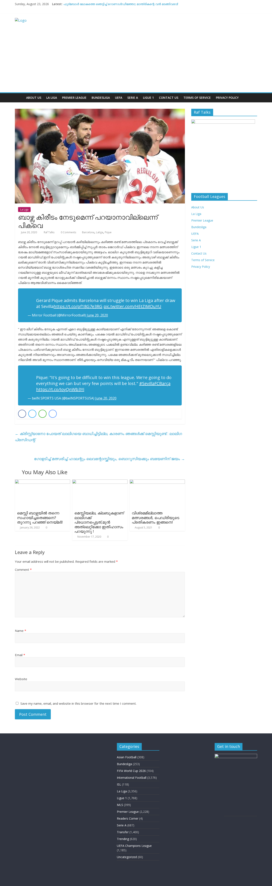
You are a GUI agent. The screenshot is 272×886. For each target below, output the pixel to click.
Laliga (99, 232)
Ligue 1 (148, 98)
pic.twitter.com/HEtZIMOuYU (132, 306)
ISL (119, 784)
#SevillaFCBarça (154, 383)
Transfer (123, 832)
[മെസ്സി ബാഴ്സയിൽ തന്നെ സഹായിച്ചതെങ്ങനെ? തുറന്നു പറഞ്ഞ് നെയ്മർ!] (42, 482)
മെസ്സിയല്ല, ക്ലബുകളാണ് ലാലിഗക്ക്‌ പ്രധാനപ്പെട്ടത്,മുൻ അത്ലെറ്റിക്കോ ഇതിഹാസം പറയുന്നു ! (99, 522)
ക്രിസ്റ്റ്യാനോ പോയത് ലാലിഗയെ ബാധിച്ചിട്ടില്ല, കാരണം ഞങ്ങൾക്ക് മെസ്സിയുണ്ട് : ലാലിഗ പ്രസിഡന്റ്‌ (98, 436)
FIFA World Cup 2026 (131, 771)
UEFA (118, 98)
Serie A (132, 98)
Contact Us (168, 98)
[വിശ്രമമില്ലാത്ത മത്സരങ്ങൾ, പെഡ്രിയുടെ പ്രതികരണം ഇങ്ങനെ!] (157, 482)
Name (20, 630)
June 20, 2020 (97, 315)
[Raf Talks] (19, 97)
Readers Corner (127, 818)
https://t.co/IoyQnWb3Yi (60, 389)
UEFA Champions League (134, 846)
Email (20, 655)
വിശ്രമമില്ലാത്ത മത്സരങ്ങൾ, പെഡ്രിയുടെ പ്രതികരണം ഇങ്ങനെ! (155, 517)
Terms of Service (197, 98)
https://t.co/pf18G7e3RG (78, 306)
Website (21, 679)
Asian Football (126, 757)
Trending (123, 839)
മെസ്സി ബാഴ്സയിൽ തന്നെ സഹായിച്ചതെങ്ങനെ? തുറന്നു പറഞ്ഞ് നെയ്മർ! (40, 517)
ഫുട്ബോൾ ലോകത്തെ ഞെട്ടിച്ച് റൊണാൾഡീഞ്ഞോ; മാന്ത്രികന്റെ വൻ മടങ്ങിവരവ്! (120, 4)
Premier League (74, 98)
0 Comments (68, 232)
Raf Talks (49, 232)
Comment (23, 569)
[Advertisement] (136, 60)
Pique (108, 232)
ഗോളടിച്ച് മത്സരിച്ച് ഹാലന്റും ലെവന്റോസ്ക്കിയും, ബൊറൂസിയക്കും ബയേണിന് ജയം (109, 458)
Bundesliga (101, 98)
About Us (33, 98)
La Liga (51, 98)
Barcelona (88, 232)
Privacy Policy (227, 98)
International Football (131, 778)
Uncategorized (127, 857)
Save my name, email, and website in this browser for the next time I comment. (78, 703)
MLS (120, 805)
